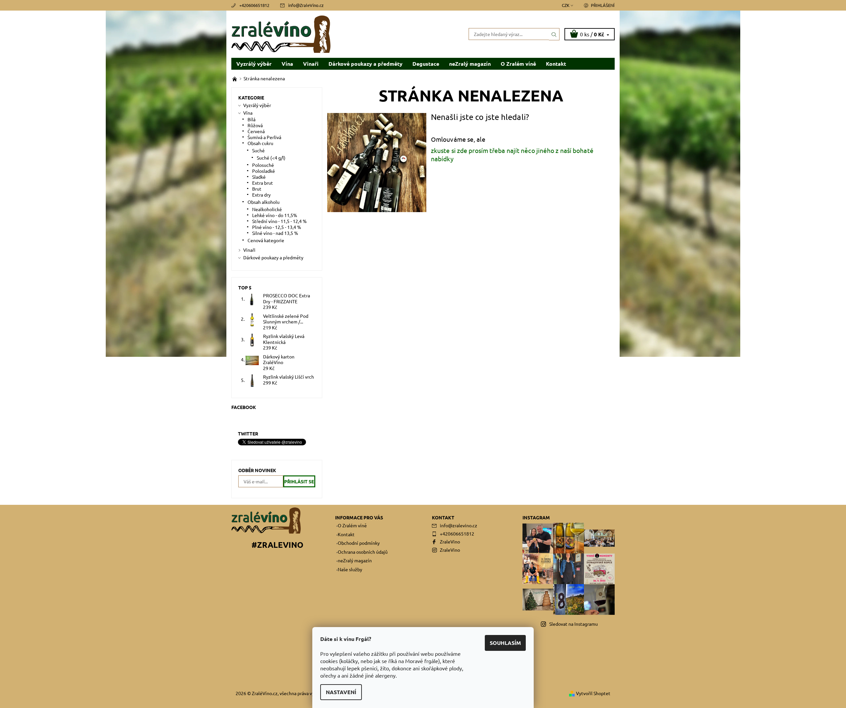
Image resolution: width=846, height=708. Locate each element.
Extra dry (261, 195)
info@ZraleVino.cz (306, 5)
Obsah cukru (260, 143)
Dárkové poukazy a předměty (365, 63)
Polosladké (263, 171)
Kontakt (556, 63)
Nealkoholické (267, 209)
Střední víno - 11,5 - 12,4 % (279, 221)
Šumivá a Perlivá (264, 137)
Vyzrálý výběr (254, 63)
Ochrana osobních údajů (363, 552)
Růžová (255, 125)
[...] (235, 78)
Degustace (425, 63)
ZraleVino (450, 541)
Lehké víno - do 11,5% (274, 215)
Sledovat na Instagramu (573, 624)
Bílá (251, 119)
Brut (256, 189)
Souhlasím (505, 642)
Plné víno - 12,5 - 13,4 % (276, 227)
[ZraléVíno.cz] (280, 33)
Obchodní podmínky (359, 543)
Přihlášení (603, 5)
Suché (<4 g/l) (271, 158)
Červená (256, 131)
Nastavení (341, 692)
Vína (287, 63)
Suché (258, 150)
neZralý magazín (470, 63)
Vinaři (311, 63)
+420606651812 (254, 5)
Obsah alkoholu (264, 202)
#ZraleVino (277, 545)
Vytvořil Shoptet (593, 693)
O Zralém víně (518, 63)
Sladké (259, 177)
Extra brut (262, 183)
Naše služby (350, 569)
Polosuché (263, 165)
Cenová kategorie (266, 240)
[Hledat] (554, 34)
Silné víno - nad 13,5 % (275, 233)
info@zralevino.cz (458, 525)
